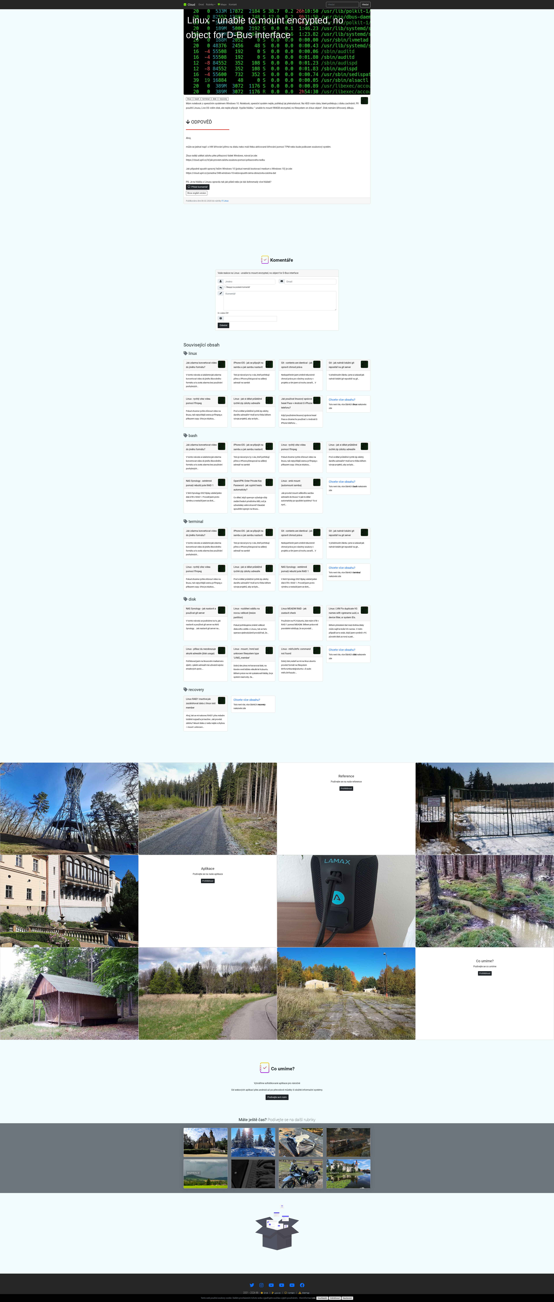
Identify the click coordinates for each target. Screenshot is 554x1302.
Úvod (201, 4)
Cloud (191, 4)
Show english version (196, 193)
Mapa (223, 4)
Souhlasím (322, 1298)
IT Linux (225, 201)
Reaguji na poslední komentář (238, 287)
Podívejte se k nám (277, 1097)
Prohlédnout (346, 788)
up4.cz (277, 1293)
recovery (223, 99)
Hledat (365, 4)
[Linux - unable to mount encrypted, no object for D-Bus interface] (277, 51)
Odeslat (223, 325)
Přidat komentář (199, 187)
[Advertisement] (277, 229)
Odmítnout (335, 1298)
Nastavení (347, 1298)
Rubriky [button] (210, 4)
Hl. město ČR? (223, 313)
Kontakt (233, 4)
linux (189, 99)
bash (197, 99)
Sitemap (305, 1293)
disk (214, 99)
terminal (206, 99)
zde (313, 1298)
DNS (265, 1293)
